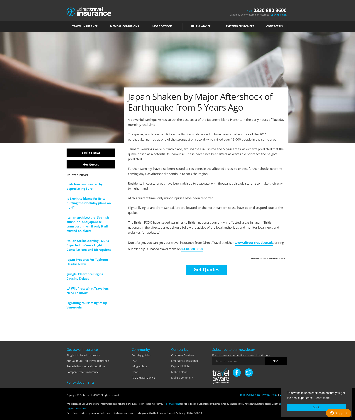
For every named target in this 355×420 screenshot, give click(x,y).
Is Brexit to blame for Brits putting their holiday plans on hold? (89, 203)
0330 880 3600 (267, 10)
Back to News (91, 152)
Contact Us (274, 26)
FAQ (134, 360)
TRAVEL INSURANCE (85, 26)
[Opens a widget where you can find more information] (338, 413)
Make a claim (179, 372)
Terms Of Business (250, 394)
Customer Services (182, 355)
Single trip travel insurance (83, 355)
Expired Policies (181, 366)
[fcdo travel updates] (220, 376)
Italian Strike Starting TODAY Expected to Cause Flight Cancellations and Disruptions (89, 245)
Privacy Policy (269, 394)
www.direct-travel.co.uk (254, 242)
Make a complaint (182, 377)
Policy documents (80, 382)
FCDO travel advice (143, 377)
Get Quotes (91, 164)
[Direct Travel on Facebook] (237, 372)
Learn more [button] (322, 397)
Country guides (141, 355)
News (135, 372)
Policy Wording (172, 403)
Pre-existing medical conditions (86, 366)
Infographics (139, 366)
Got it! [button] (317, 407)
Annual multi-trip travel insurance (88, 360)
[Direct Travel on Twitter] (249, 372)
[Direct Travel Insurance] (89, 11)
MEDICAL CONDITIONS (124, 26)
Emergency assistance (185, 360)
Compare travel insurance (83, 372)
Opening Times (278, 14)
